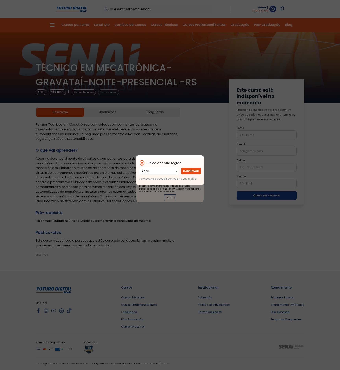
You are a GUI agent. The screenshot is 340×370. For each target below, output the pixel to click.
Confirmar (191, 171)
